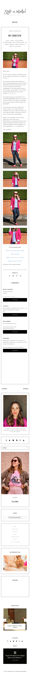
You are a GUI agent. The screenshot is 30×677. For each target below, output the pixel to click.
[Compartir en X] (13, 276)
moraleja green (20, 42)
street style (22, 44)
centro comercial (19, 40)
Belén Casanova (8, 289)
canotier (12, 40)
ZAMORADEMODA (15, 536)
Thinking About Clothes (9, 296)
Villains (15, 501)
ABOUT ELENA (15, 529)
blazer (7, 40)
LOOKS (15, 534)
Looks (14, 42)
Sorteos (17, 44)
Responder (15, 299)
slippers (7, 44)
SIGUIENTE (4, 388)
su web (14, 126)
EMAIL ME (15, 531)
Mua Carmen (6, 321)
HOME (15, 526)
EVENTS (15, 539)
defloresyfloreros (7, 42)
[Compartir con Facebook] (9, 276)
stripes (11, 46)
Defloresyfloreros (15, 257)
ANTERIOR (25, 388)
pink (26, 42)
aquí (8, 93)
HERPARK (24, 671)
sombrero (12, 44)
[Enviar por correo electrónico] (20, 276)
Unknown (6, 338)
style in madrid (17, 46)
